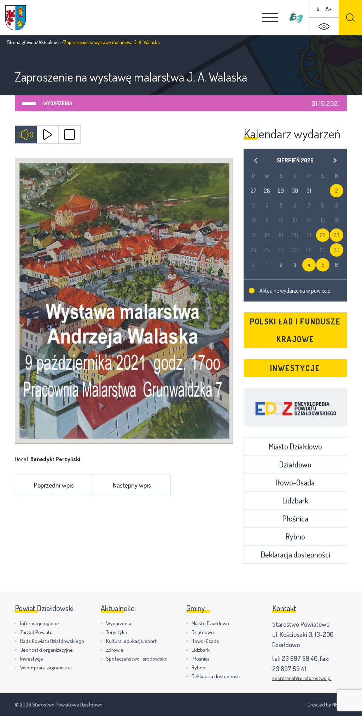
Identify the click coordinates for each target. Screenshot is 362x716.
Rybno (295, 536)
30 (337, 249)
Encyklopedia (295, 407)
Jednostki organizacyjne (46, 649)
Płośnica (295, 518)
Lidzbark (295, 500)
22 (323, 235)
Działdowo (295, 464)
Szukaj (350, 17)
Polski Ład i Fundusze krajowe (295, 330)
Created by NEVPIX (327, 704)
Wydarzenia (57, 103)
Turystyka (116, 632)
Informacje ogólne (39, 623)
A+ (328, 8)
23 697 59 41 (289, 668)
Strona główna (21, 42)
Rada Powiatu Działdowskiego (52, 641)
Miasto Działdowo (295, 446)
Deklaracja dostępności (295, 554)
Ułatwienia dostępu (324, 26)
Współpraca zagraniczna (46, 667)
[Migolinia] (296, 17)
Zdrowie (114, 649)
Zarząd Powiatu (36, 632)
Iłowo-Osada (295, 482)
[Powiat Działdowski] (15, 17)
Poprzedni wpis (54, 485)
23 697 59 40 (299, 658)
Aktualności (50, 42)
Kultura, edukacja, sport (131, 641)
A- (318, 9)
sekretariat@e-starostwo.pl (302, 678)
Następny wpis (132, 485)
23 (336, 235)
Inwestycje (295, 368)
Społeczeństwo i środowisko (137, 658)
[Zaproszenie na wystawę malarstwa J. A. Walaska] (124, 301)
